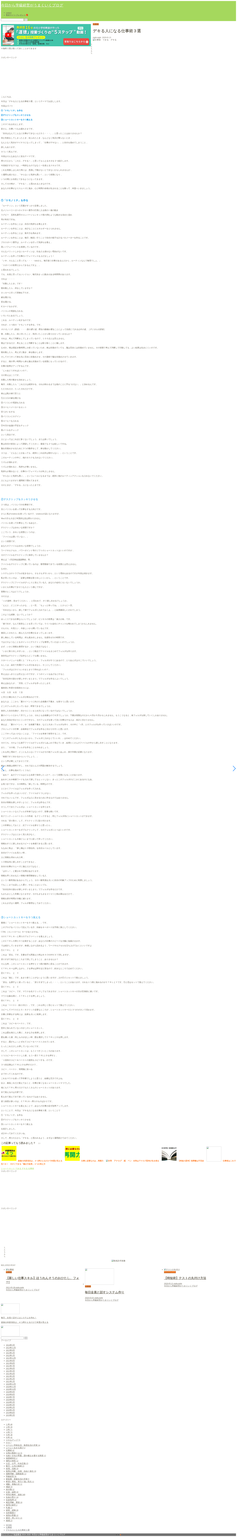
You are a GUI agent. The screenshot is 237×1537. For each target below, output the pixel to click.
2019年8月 (10, 1413)
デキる (24, 1168)
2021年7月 (10, 1366)
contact (8, 13)
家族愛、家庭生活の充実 (17, 1479)
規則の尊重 (12, 1515)
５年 (9, 1435)
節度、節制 (12, 1510)
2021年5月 (10, 1371)
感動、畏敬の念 (14, 1484)
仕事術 (96, 24)
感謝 (9, 1487)
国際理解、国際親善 (16, 1474)
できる (18, 1168)
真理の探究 (11, 1505)
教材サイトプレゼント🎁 (17, 15)
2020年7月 (10, 1397)
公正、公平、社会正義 (17, 1463)
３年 (9, 1430)
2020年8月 (10, 1394)
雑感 (9, 1521)
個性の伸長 (12, 1461)
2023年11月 (11, 1348)
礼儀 (9, 1508)
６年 (9, 1437)
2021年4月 (10, 1374)
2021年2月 (10, 1379)
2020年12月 (11, 1384)
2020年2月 (10, 1407)
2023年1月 (10, 1353)
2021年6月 (10, 1368)
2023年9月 (10, 1350)
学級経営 (11, 1476)
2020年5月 (10, 1402)
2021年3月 (10, 1376)
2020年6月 (10, 1400)
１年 (9, 1424)
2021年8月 (10, 1363)
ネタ (8, 1443)
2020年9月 (10, 1392)
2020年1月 (10, 1410)
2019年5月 (10, 1415)
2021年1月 (10, 1381)
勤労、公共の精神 (15, 1466)
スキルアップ (13, 1440)
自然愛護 (10, 1513)
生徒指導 (11, 1500)
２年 (9, 1427)
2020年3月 (10, 1405)
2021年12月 (11, 1358)
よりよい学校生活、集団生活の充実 (23, 1445)
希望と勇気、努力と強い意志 (20, 1482)
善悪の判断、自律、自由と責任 (21, 1471)
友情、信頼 (12, 1469)
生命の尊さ (12, 1497)
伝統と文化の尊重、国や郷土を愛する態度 (26, 1456)
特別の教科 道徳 (15, 1495)
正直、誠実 (12, 1492)
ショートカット (8, 1168)
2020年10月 (11, 1389)
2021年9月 (10, 1361)
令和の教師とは (14, 1453)
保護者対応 (11, 1458)
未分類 (10, 1489)
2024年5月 (10, 1345)
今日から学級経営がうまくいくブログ (32, 5)
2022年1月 (10, 1355)
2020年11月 (11, 1387)
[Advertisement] (75, 76)
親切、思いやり (14, 1518)
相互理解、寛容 (14, 1502)
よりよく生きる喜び (15, 1448)
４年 (9, 1432)
